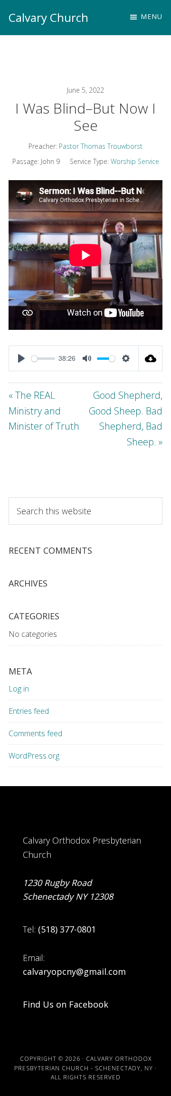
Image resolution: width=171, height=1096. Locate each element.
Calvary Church (48, 17)
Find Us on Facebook (65, 1004)
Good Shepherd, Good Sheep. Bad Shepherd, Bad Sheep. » (125, 418)
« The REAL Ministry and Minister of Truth (44, 411)
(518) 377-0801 (67, 929)
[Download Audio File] (150, 358)
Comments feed (35, 733)
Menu (151, 16)
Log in (19, 688)
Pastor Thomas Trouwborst (100, 146)
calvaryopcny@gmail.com (74, 971)
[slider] (43, 358)
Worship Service (135, 161)
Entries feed (29, 711)
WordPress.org (34, 755)
